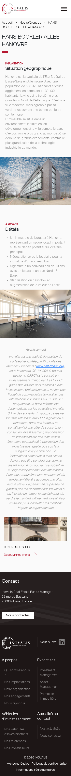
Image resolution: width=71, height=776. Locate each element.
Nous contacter (18, 615)
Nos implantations (17, 682)
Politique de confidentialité (49, 763)
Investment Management (49, 672)
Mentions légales (18, 763)
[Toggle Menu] (64, 9)
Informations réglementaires (35, 769)
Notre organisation (17, 689)
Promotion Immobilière (48, 696)
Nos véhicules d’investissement (16, 731)
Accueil (7, 22)
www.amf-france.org (50, 366)
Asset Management (49, 684)
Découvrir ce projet (17, 554)
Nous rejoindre (14, 703)
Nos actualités (50, 728)
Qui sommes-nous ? (17, 672)
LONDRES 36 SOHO (17, 547)
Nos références (30, 22)
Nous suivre (48, 642)
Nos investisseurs (16, 748)
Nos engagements (17, 696)
